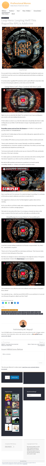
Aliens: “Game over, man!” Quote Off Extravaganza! (36, 343)
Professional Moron (20, 3)
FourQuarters (26, 312)
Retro (24, 313)
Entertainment (16, 312)
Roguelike (30, 313)
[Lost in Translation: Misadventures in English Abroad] (8, 420)
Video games (14, 310)
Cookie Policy (25, 463)
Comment (40, 362)
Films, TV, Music (26, 10)
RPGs (41, 313)
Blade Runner (20, 258)
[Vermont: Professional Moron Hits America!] (15, 421)
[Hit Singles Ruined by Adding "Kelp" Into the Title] (8, 412)
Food (18, 10)
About (13, 13)
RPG (36, 313)
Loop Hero (13, 313)
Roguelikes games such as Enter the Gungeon (14, 128)
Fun (33, 312)
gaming (38, 312)
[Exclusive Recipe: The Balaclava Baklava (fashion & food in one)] (15, 397)
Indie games (6, 310)
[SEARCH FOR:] (34, 395)
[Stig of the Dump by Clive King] (15, 405)
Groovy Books (37, 10)
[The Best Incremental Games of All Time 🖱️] (8, 405)
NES (19, 313)
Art (4, 312)
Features (11, 10)
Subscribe (15, 377)
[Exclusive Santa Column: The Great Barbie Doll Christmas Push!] (8, 397)
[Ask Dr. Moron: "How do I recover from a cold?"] (15, 428)
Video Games (5, 13)
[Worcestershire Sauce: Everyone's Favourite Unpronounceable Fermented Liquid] (8, 427)
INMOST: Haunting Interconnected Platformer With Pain (9, 343)
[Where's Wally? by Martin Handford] (15, 413)
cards (8, 312)
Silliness (4, 10)
